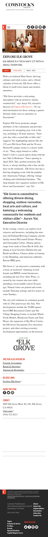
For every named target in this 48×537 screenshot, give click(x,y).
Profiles (10, 526)
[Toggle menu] (8, 27)
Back (7, 70)
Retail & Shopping (12, 366)
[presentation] (4, 27)
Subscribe (37, 506)
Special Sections (13, 531)
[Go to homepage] (19, 6)
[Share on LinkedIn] (12, 392)
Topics (9, 521)
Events (9, 528)
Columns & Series (13, 524)
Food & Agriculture (12, 362)
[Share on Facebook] (4, 392)
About (35, 504)
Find (44, 27)
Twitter (28, 27)
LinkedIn (40, 27)
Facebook (32, 27)
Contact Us (37, 515)
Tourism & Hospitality (13, 369)
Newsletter (37, 511)
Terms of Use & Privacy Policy (15, 496)
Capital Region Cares (15, 533)
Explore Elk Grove (22, 106)
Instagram (36, 27)
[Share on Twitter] (8, 392)
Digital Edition (38, 508)
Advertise (37, 513)
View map (7, 411)
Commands (1, 535)
